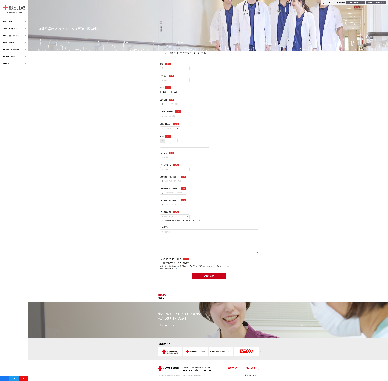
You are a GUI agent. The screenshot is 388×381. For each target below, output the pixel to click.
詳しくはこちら (165, 325)
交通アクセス (232, 368)
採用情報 (6, 63)
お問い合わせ (250, 368)
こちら (175, 268)
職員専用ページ (251, 375)
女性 (175, 92)
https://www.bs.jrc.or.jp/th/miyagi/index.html (221, 351)
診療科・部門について (11, 29)
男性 (164, 92)
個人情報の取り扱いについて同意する (177, 263)
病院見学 (173, 53)
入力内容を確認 (208, 276)
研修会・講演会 (8, 42)
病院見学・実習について (12, 56)
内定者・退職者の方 (354, 2)
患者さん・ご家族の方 (375, 2)
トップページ (162, 53)
